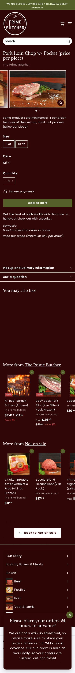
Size (6, 136)
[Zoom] (60, 102)
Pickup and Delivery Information (28, 268)
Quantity (10, 173)
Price (7, 156)
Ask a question (15, 277)
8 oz (9, 144)
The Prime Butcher (16, 65)
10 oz (21, 144)
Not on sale (35, 444)
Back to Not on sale (40, 532)
